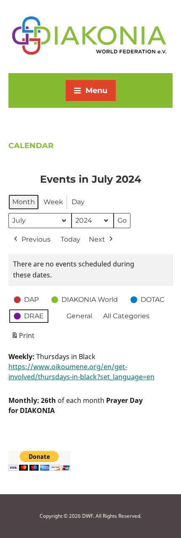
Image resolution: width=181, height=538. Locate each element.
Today (70, 239)
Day (78, 202)
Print (23, 338)
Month (23, 202)
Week (53, 202)
